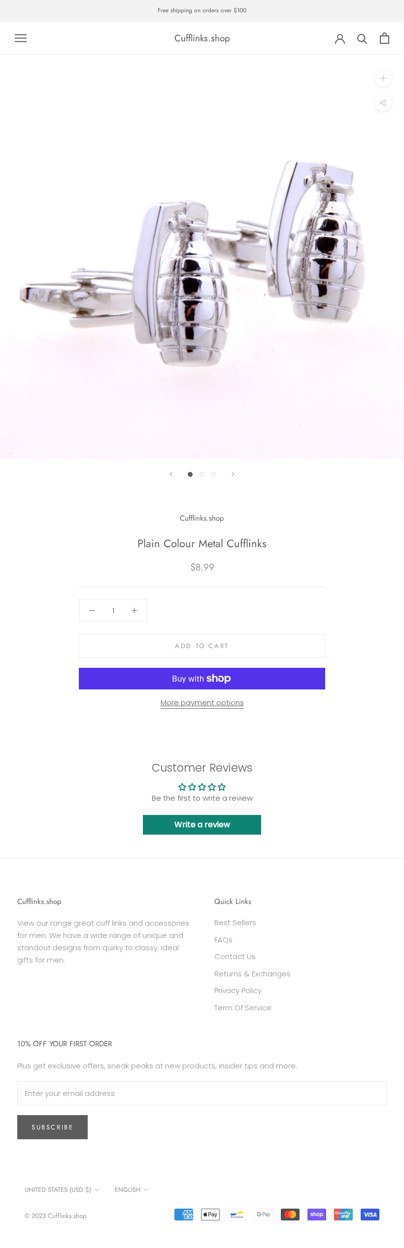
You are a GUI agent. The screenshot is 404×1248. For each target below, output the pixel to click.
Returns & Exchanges (252, 973)
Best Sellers (235, 922)
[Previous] (170, 474)
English (127, 1189)
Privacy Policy (238, 990)
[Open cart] (384, 38)
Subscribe (52, 1127)
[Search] (362, 38)
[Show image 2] (202, 474)
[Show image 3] (213, 474)
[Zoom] (383, 78)
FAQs (223, 940)
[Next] (233, 474)
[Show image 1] (190, 474)
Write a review (202, 824)
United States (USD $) (58, 1189)
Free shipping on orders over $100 (202, 10)
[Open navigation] (21, 38)
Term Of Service (242, 1007)
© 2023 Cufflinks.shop (55, 1215)
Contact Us (235, 956)
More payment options (202, 702)
